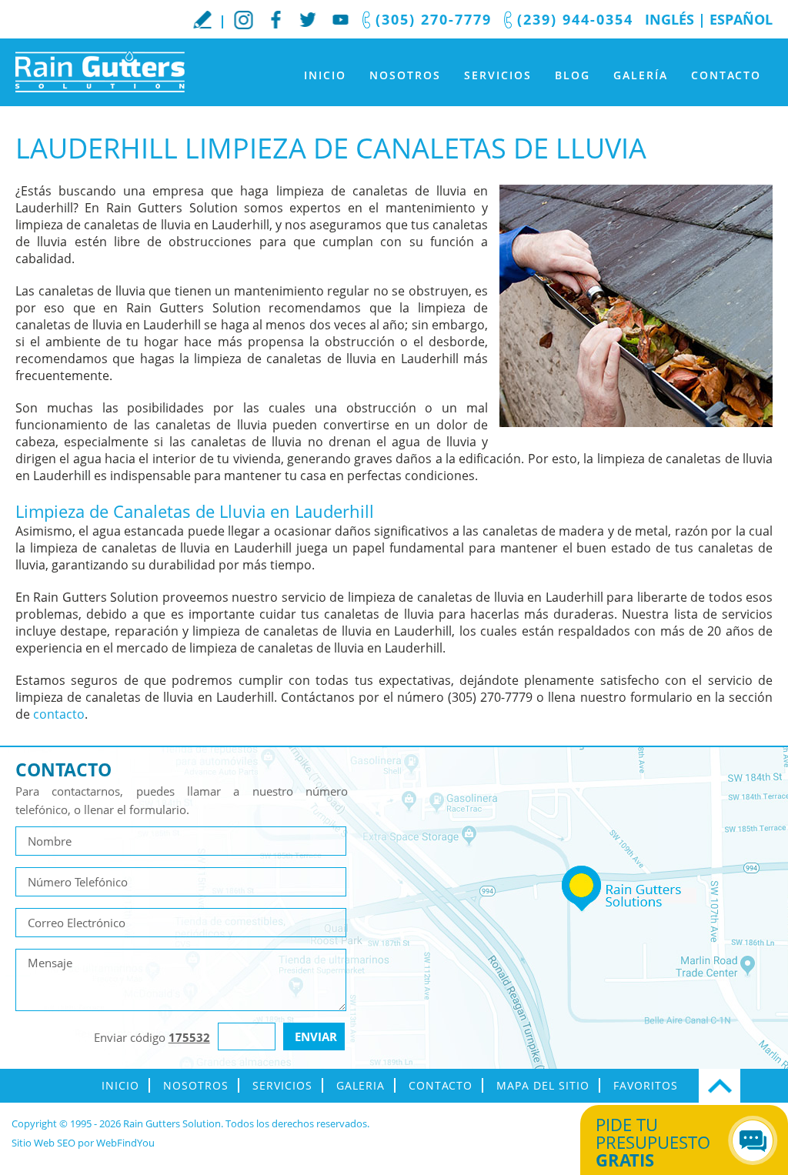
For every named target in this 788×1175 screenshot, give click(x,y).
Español (741, 19)
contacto (59, 714)
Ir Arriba (719, 1086)
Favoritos (645, 1085)
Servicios (498, 75)
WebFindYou (125, 1143)
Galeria (360, 1085)
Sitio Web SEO (43, 1143)
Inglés (669, 19)
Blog (572, 75)
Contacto (726, 75)
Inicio (325, 75)
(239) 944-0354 (575, 19)
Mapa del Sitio (542, 1085)
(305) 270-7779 (434, 19)
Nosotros (405, 75)
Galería (640, 75)
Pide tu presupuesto (653, 1142)
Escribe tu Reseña (202, 19)
